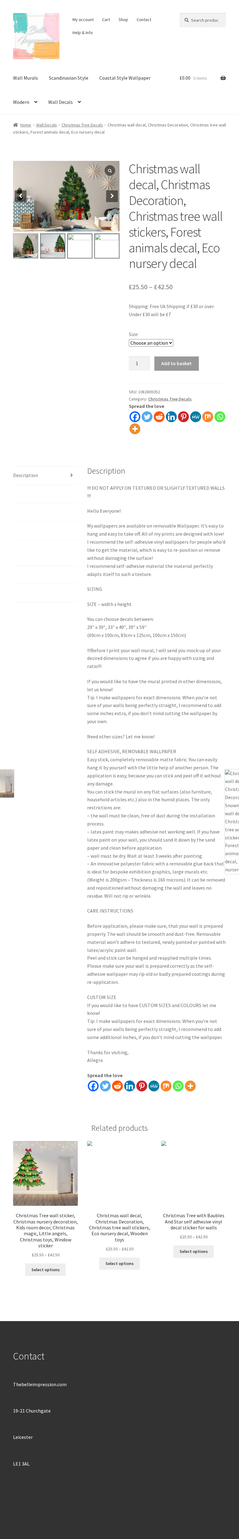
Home (25, 125)
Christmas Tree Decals (82, 125)
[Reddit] (159, 416)
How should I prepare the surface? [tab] (40, 552)
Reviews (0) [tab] (25, 593)
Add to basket (176, 363)
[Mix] (207, 416)
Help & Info (83, 32)
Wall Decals (60, 102)
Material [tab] (22, 530)
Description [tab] (25, 475)
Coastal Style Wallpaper (125, 78)
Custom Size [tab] (26, 575)
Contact (144, 19)
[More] (134, 428)
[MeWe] (195, 416)
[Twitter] (147, 416)
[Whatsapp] (219, 416)
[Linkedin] (171, 416)
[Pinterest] (183, 416)
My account (83, 19)
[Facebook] (134, 416)
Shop (123, 19)
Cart (106, 19)
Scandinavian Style (68, 78)
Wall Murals (25, 78)
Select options (45, 1269)
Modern (21, 102)
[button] (112, 196)
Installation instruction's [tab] (40, 512)
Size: (133, 334)
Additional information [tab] (38, 493)
